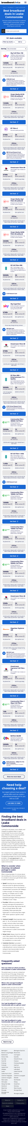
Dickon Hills (4, 1057)
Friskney (3, 1063)
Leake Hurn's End (6, 1073)
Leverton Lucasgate (19, 1075)
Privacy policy (20, 1103)
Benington (4, 1050)
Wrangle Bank (18, 1090)
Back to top (7, 1042)
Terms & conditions (7, 1103)
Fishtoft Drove (18, 1059)
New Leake (4, 1080)
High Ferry (17, 1067)
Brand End (17, 1052)
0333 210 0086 (16, 1112)
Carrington (17, 1055)
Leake (3, 1071)
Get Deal (13, 89)
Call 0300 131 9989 (14, 803)
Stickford (4, 1086)
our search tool (14, 858)
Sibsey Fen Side (5, 1084)
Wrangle (3, 1090)
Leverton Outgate (6, 1078)
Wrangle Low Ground (5, 1092)
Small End (16, 1084)
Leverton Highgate (6, 1075)
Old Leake (4, 1082)
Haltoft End (4, 1067)
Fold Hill (3, 1061)
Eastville (16, 1057)
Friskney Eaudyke (19, 1063)
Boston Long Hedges (7, 1052)
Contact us (20, 1100)
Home (4, 7)
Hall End (16, 1065)
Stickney (16, 1086)
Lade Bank (17, 1069)
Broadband (10, 7)
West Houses (17, 1088)
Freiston (16, 1061)
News (7, 1106)
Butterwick (4, 1055)
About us (7, 1100)
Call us (20, 42)
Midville (16, 1078)
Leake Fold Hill (18, 1071)
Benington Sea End (19, 1050)
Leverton (16, 1073)
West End (4, 1088)
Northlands (17, 1080)
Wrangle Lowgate (19, 1093)
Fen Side (3, 1059)
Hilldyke (3, 1069)
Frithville (3, 1065)
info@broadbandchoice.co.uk (15, 1110)
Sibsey (16, 1082)
